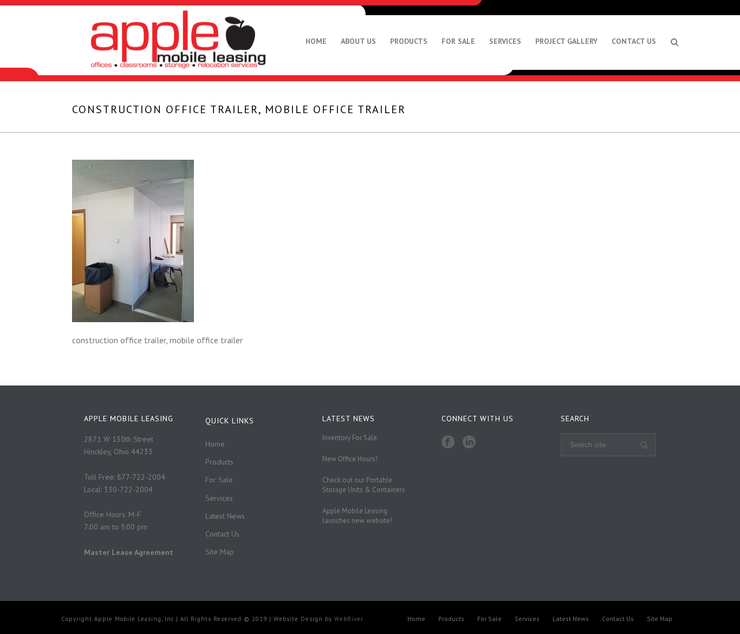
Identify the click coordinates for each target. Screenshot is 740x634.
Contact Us (634, 41)
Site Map (219, 552)
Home (316, 41)
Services (505, 41)
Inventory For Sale (349, 437)
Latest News (225, 516)
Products (408, 41)
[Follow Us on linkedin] (469, 442)
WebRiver (348, 619)
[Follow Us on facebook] (448, 442)
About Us (358, 41)
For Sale (458, 41)
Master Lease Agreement (128, 552)
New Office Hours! (350, 458)
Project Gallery (566, 41)
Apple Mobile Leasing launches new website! (357, 515)
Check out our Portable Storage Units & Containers (363, 484)
